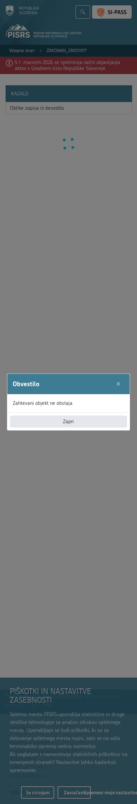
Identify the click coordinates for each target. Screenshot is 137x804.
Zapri (68, 422)
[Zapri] (118, 384)
